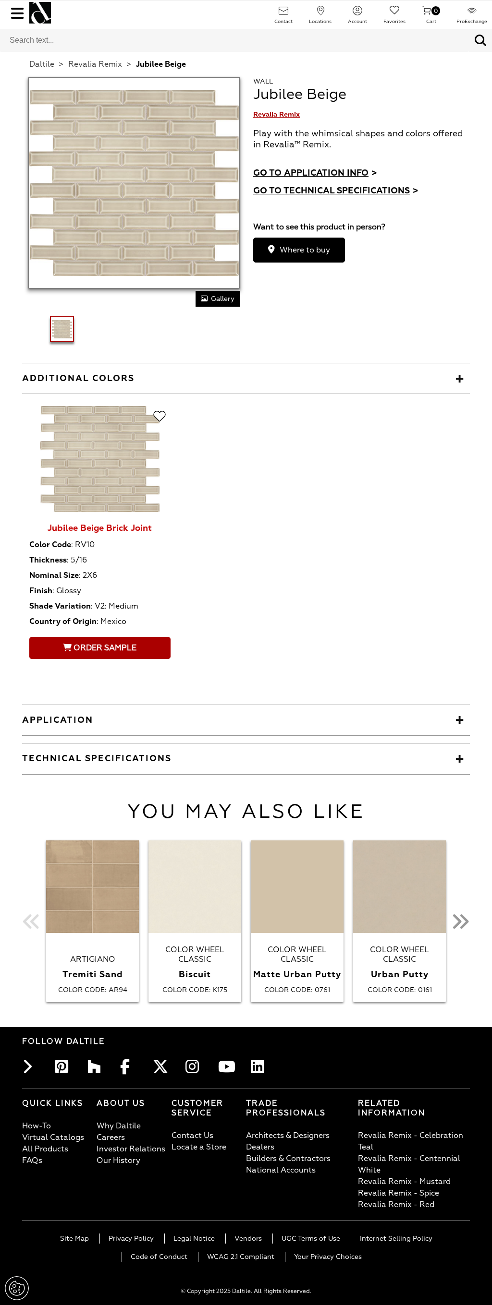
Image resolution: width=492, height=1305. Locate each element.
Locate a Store (199, 1147)
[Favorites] (394, 14)
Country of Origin (63, 621)
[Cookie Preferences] (17, 1288)
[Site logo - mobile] (40, 13)
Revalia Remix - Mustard (404, 1181)
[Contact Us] (283, 14)
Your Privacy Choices (328, 1257)
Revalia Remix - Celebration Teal (410, 1141)
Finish (40, 591)
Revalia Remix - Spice (398, 1193)
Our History (118, 1160)
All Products (45, 1149)
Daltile (41, 64)
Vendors (248, 1238)
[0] (426, 14)
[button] (480, 40)
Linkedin (260, 1066)
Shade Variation (60, 606)
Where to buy (305, 250)
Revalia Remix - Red (396, 1204)
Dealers (260, 1147)
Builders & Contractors (288, 1158)
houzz (97, 1066)
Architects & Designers (288, 1135)
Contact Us (192, 1135)
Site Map (74, 1238)
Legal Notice (194, 1238)
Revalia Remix (95, 64)
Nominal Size (54, 575)
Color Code (50, 545)
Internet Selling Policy (396, 1238)
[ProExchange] (472, 14)
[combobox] (234, 40)
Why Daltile (119, 1126)
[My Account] (357, 14)
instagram (195, 1066)
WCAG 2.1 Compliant (240, 1257)
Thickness (48, 560)
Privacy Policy (131, 1238)
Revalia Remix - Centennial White (409, 1164)
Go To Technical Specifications (335, 190)
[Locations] (320, 14)
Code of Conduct (159, 1257)
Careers (111, 1137)
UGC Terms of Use (311, 1238)
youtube (227, 1066)
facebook (129, 1066)
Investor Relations (131, 1149)
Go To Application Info (315, 173)
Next (460, 921)
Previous (31, 921)
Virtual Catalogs (53, 1137)
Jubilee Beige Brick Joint (100, 528)
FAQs (32, 1160)
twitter (162, 1066)
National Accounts (281, 1170)
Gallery (222, 299)
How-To (36, 1126)
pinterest (64, 1066)
